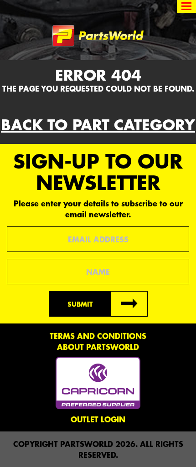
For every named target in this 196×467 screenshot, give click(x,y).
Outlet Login (98, 419)
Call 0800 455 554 (40, 6)
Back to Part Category (98, 124)
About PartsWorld (98, 347)
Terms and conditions (98, 336)
